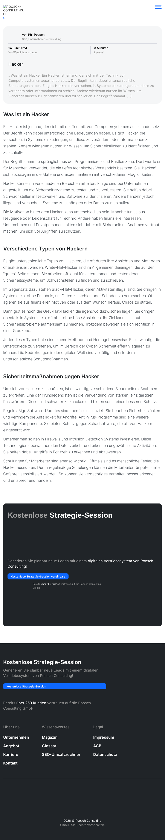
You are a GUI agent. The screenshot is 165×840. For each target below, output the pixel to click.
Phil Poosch (36, 34)
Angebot (11, 746)
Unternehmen (16, 737)
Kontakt (10, 763)
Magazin (50, 737)
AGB (97, 746)
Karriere (10, 754)
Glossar (49, 746)
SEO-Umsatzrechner (61, 754)
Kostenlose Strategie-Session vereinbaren (39, 576)
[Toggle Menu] (158, 7)
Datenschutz (105, 754)
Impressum (103, 737)
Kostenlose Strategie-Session (26, 686)
